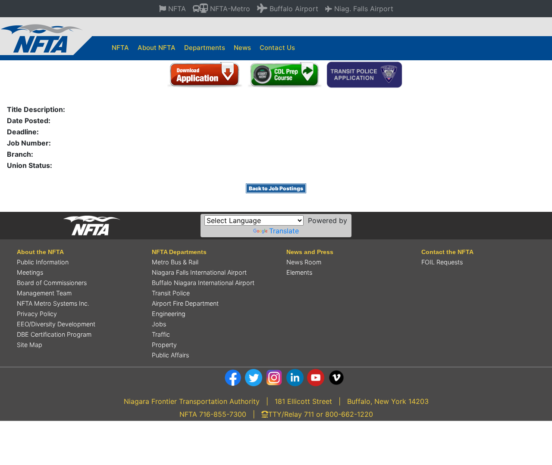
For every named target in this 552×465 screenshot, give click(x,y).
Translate (284, 230)
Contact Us (277, 47)
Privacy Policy (37, 313)
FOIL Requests (442, 262)
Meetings (30, 272)
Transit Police (171, 293)
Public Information (43, 262)
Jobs (159, 324)
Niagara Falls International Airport (199, 272)
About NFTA (157, 47)
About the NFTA (40, 251)
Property (164, 344)
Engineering (168, 313)
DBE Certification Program (54, 334)
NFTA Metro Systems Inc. (53, 303)
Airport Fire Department (185, 303)
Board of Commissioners (52, 282)
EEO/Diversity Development (56, 324)
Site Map (29, 344)
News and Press (309, 251)
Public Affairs (170, 355)
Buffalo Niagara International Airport (203, 282)
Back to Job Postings (276, 188)
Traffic (161, 334)
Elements (299, 272)
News (242, 47)
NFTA (120, 47)
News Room (303, 262)
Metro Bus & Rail (175, 262)
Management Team (44, 293)
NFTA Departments (179, 251)
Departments (204, 47)
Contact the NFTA (447, 251)
